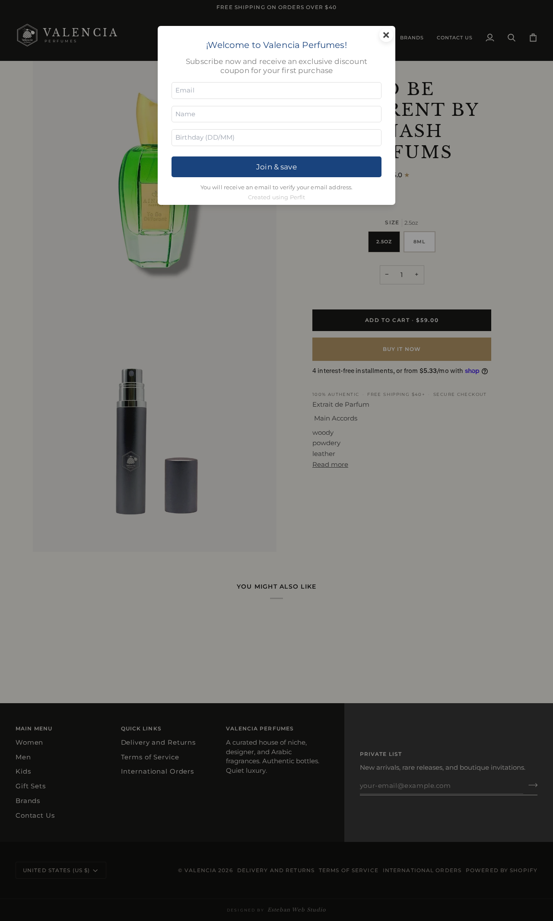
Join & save (276, 166)
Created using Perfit (276, 197)
